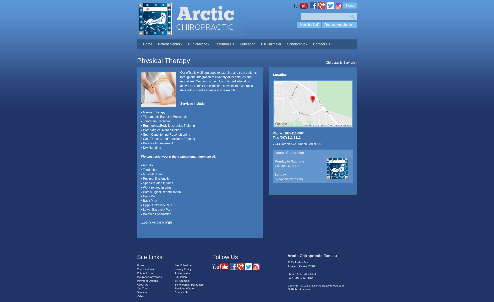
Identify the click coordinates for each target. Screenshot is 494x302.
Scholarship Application (189, 284)
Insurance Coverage (149, 276)
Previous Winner (185, 288)
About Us (142, 284)
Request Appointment (339, 24)
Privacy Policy (183, 269)
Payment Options (147, 280)
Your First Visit (146, 269)
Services (142, 292)
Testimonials (224, 44)
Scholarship (296, 44)
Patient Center (169, 44)
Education (247, 44)
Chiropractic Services (341, 62)
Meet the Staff (309, 24)
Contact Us (321, 44)
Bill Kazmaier (271, 44)
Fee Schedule (183, 265)
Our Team (143, 288)
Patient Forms (145, 273)
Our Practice (197, 44)
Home (350, 5)
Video (140, 296)
